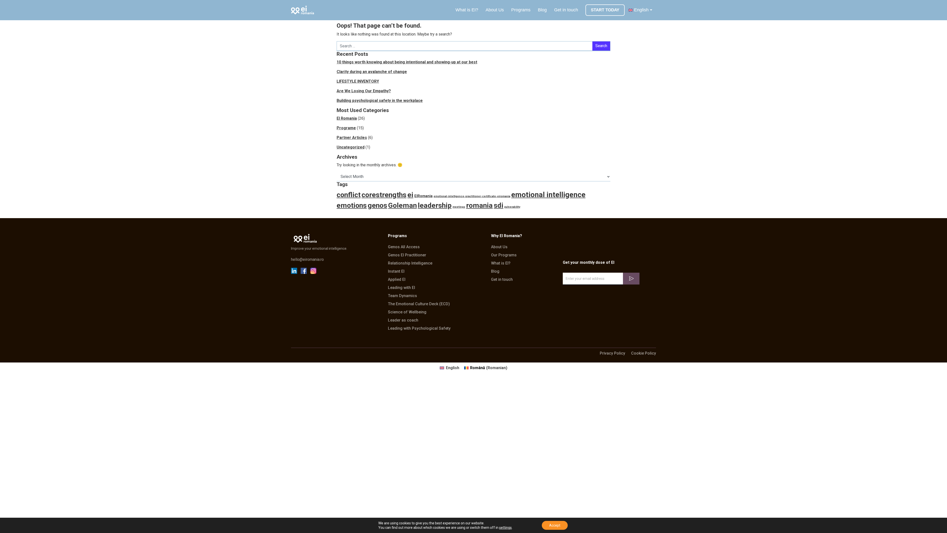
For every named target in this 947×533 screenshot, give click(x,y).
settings (505, 528)
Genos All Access (404, 247)
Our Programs (504, 255)
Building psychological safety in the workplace (380, 100)
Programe (346, 128)
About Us (495, 9)
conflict (349, 195)
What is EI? (466, 9)
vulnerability (512, 207)
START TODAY (605, 10)
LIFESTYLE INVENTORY (358, 81)
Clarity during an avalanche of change (372, 71)
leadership (435, 205)
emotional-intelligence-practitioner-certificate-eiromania (472, 196)
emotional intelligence (548, 194)
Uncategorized (350, 147)
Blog (542, 9)
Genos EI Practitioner (407, 255)
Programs (520, 9)
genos (377, 205)
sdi (498, 205)
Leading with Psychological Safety (419, 328)
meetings (459, 207)
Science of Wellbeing (407, 312)
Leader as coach (403, 320)
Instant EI (396, 271)
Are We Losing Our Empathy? (364, 91)
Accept (554, 525)
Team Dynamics (402, 296)
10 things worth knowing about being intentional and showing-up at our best (407, 62)
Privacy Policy (612, 353)
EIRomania (423, 196)
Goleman (402, 205)
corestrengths (384, 195)
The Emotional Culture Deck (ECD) (419, 304)
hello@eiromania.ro (307, 260)
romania (479, 205)
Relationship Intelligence (410, 263)
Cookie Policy (643, 353)
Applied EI (396, 280)
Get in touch (566, 9)
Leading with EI (401, 288)
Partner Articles (352, 137)
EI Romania (347, 118)
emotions (352, 205)
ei (410, 195)
